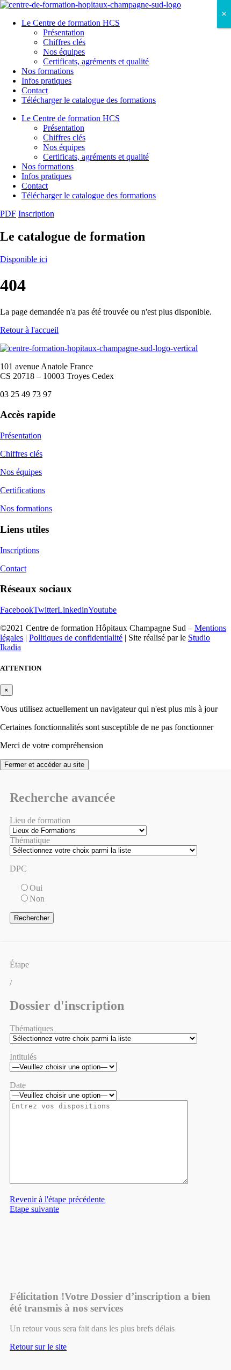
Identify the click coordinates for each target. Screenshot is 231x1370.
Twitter (45, 609)
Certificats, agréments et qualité (96, 61)
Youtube (102, 609)
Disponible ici (23, 259)
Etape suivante (34, 1208)
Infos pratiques (46, 80)
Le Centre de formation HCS (70, 22)
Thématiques (31, 1028)
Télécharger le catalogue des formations (88, 100)
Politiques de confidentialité (75, 637)
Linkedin (72, 609)
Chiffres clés (64, 42)
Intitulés (23, 1056)
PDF (8, 213)
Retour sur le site (38, 1346)
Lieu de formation (40, 820)
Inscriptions (19, 550)
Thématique (30, 840)
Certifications (22, 490)
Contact (34, 90)
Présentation (63, 32)
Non (37, 898)
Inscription (36, 213)
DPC (18, 868)
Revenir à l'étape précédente (57, 1199)
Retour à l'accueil (29, 329)
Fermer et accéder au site (44, 765)
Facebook (16, 609)
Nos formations (47, 71)
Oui (36, 887)
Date (18, 1085)
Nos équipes (64, 51)
